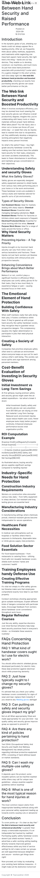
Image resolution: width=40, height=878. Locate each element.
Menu (31, 3)
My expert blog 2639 (13, 3)
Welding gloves (22, 699)
